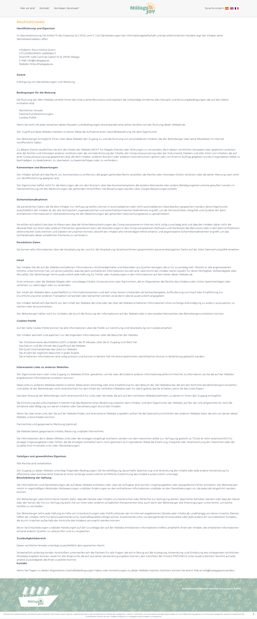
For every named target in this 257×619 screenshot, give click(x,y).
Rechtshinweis (190, 588)
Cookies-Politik (232, 588)
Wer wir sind (27, 8)
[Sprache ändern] (227, 8)
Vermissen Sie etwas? (66, 8)
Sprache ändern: (214, 8)
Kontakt (44, 8)
